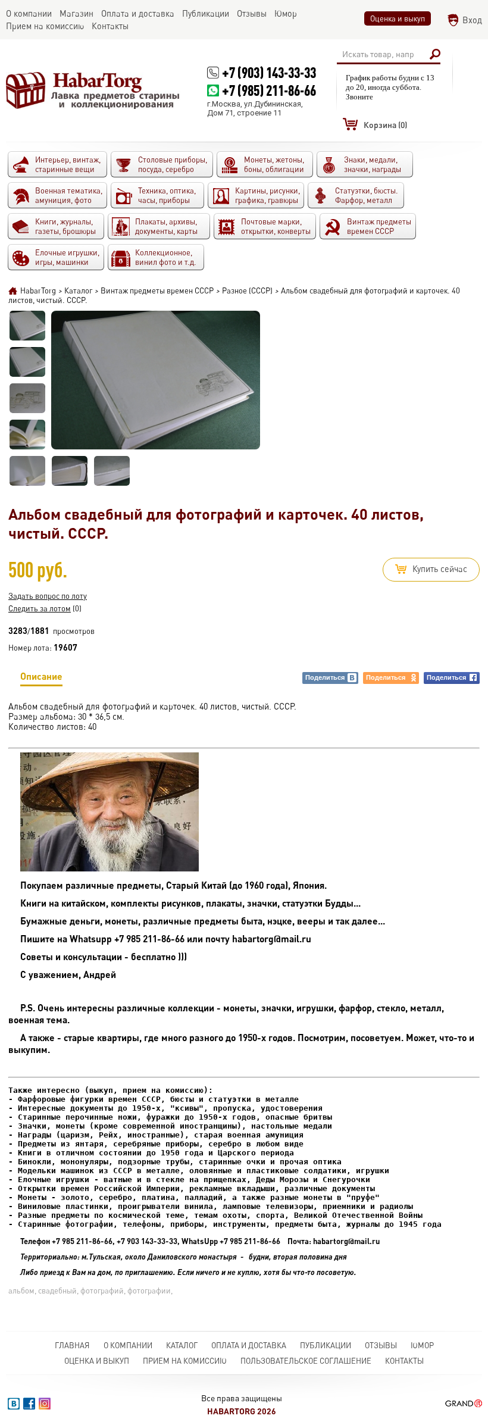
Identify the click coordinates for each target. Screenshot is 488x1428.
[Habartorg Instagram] (45, 1404)
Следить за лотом (39, 608)
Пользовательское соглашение (305, 1360)
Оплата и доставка (248, 1345)
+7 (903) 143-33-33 (269, 72)
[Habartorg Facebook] (29, 1404)
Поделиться (325, 677)
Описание (41, 676)
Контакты (404, 1360)
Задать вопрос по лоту (47, 596)
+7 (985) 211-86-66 (269, 90)
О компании (128, 1345)
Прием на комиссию (185, 1360)
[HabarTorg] (93, 90)
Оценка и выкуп (397, 18)
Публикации (325, 1345)
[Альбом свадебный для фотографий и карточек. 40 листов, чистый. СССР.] (27, 325)
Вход (472, 20)
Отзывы (381, 1345)
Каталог (182, 1345)
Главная (72, 1345)
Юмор (422, 1345)
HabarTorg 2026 (241, 1411)
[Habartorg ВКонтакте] (14, 1404)
